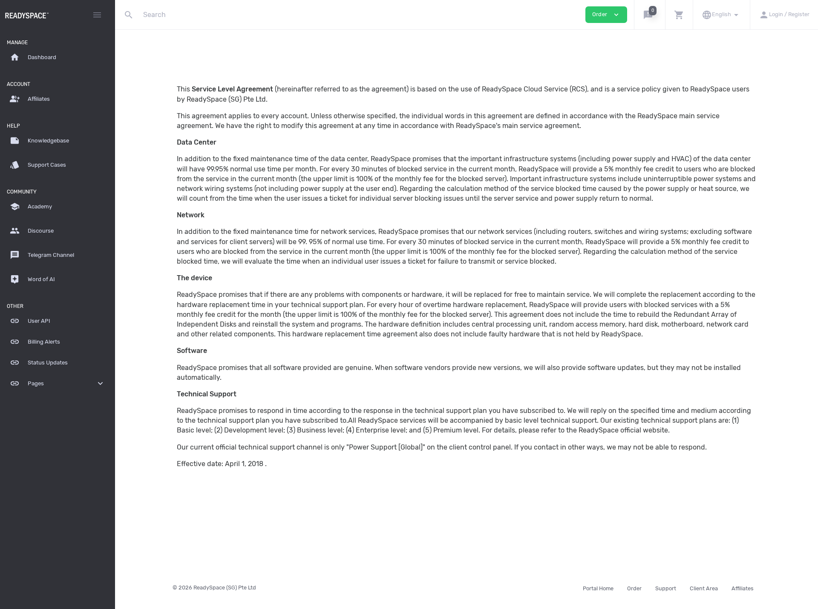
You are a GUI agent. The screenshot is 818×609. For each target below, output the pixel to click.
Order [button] (606, 15)
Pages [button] (57, 383)
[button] (649, 14)
